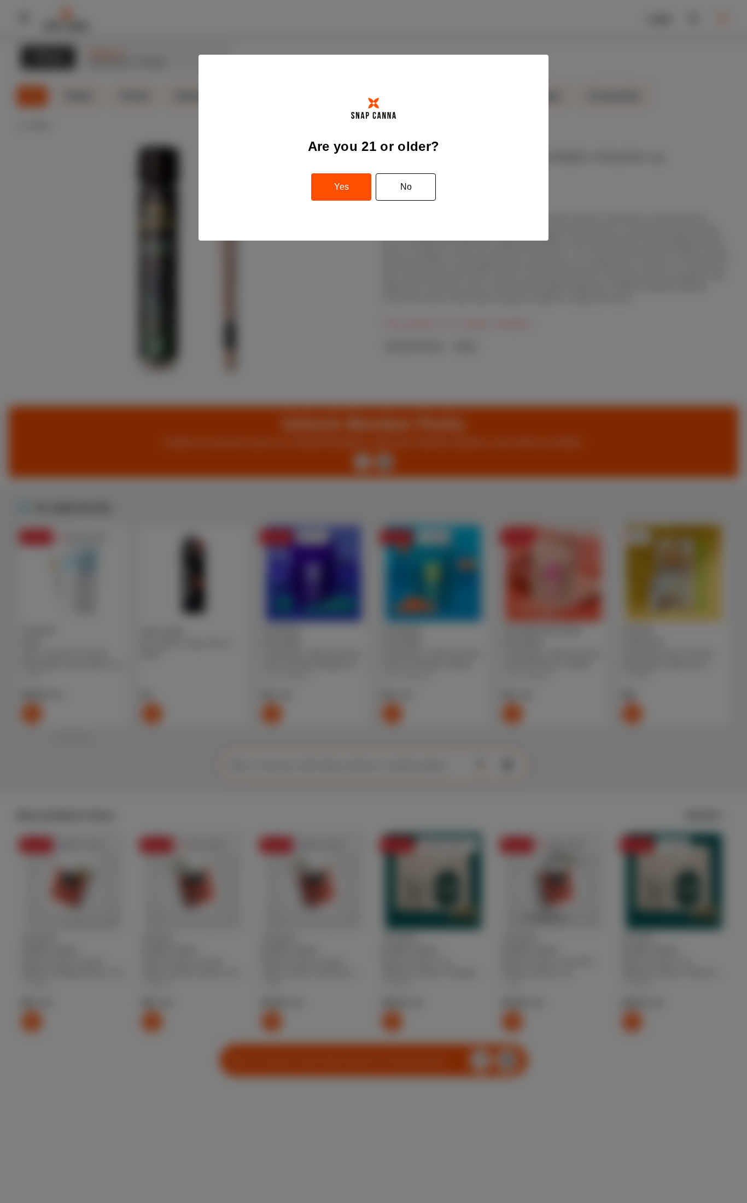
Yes (341, 186)
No (406, 186)
